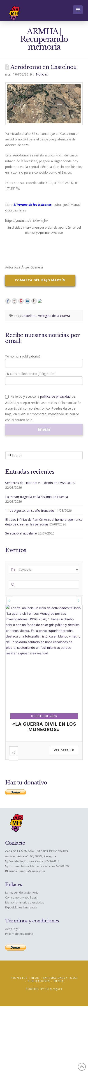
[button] (78, 9)
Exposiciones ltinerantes (21, 907)
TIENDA (58, 981)
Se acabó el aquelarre (21, 533)
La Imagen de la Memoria (21, 892)
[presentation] (9, 600)
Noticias (42, 74)
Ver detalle (64, 750)
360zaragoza (53, 988)
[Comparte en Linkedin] (27, 301)
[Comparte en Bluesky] (34, 301)
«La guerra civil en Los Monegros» (44, 726)
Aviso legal (12, 929)
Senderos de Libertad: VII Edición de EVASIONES (40, 483)
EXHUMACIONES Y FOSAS (60, 977)
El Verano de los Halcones (33, 204)
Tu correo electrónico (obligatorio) (30, 373)
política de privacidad (55, 396)
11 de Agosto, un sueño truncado (29, 510)
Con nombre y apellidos (21, 897)
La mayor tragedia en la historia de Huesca (36, 497)
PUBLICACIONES (39, 981)
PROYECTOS (19, 977)
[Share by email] (40, 302)
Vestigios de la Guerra (54, 316)
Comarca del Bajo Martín (40, 280)
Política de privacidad (19, 934)
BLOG (35, 977)
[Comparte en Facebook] (8, 301)
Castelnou (29, 316)
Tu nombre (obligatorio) (22, 356)
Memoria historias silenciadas (24, 902)
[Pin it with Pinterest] (21, 301)
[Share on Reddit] (14, 301)
